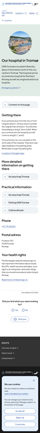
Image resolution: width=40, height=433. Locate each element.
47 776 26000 (9, 226)
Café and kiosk (16, 210)
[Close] (34, 380)
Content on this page (19, 104)
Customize (20, 424)
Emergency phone (10, 88)
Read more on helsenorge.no (15, 279)
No (26, 310)
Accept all (20, 411)
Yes (16, 310)
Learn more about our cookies (16, 393)
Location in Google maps (13, 153)
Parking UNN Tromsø (19, 202)
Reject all (20, 417)
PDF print (22, 319)
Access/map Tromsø (19, 176)
